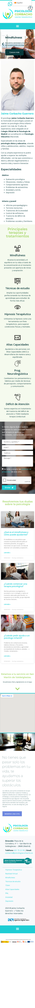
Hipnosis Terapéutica (17, 314)
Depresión (9, 901)
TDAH (7, 885)
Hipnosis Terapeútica (13, 870)
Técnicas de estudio (17, 288)
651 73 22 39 (19, 850)
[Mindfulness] (17, 248)
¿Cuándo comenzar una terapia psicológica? (15, 585)
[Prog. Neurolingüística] (17, 363)
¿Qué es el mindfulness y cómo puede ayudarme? (16, 533)
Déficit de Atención (17, 404)
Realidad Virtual (11, 873)
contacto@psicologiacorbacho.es (19, 853)
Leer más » (7, 553)
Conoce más (14, 52)
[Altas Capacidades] (17, 337)
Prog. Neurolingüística (17, 372)
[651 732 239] (10, 3)
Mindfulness (17, 255)
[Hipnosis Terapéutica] (17, 307)
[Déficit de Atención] (17, 397)
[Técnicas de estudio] (17, 281)
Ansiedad (9, 897)
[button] (17, 26)
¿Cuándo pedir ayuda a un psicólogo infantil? (17, 636)
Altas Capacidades (17, 344)
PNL (6, 893)
